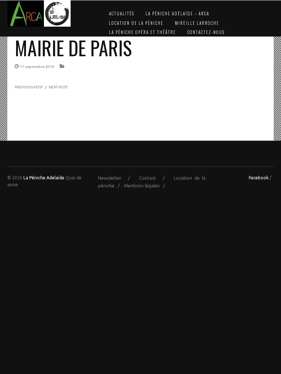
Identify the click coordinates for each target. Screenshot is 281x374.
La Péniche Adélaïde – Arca (177, 13)
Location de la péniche (136, 23)
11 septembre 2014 (37, 67)
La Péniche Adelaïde (43, 177)
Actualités (121, 13)
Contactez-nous (206, 32)
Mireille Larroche (197, 23)
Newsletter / (117, 177)
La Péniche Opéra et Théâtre (142, 32)
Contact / (155, 177)
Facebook (259, 177)
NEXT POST (58, 87)
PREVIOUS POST (29, 87)
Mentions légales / (146, 185)
